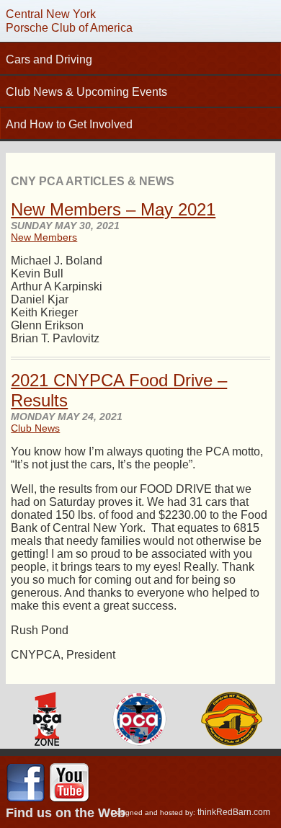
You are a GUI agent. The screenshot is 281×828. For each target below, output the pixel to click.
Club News (35, 428)
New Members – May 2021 (113, 209)
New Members (44, 237)
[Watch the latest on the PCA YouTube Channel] (69, 800)
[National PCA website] (139, 720)
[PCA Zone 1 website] (46, 720)
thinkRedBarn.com (233, 812)
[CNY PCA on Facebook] (25, 800)
